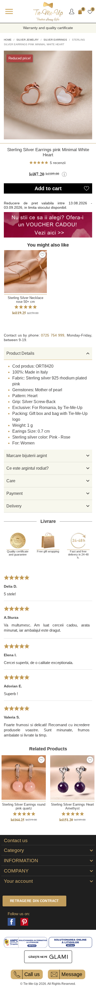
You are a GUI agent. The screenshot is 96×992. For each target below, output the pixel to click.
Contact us (16, 840)
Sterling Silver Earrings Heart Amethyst (72, 806)
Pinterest (24, 922)
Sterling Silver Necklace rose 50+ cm (25, 300)
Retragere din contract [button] (34, 901)
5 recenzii (58, 163)
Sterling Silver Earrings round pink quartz (23, 806)
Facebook (11, 922)
